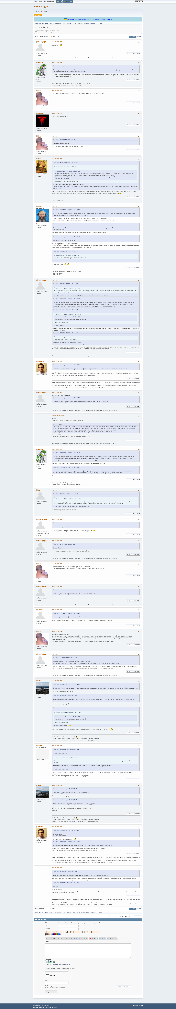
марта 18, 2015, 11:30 (57, 826)
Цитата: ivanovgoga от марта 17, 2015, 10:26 (67, 684)
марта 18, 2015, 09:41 (57, 609)
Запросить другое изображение (61, 964)
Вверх (36, 908)
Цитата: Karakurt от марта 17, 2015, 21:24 (66, 139)
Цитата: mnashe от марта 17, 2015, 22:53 (66, 283)
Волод (39, 746)
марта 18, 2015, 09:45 (57, 631)
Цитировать (136, 53)
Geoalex (40, 610)
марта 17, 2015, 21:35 (57, 136)
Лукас (87, 23)
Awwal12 (40, 361)
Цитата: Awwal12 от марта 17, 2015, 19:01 (66, 162)
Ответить (132, 36)
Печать (139, 36)
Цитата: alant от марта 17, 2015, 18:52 (66, 167)
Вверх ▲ (141, 1005)
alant (39, 159)
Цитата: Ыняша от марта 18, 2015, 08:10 (66, 493)
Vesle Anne (41, 681)
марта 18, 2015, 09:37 (57, 540)
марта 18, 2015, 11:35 (57, 867)
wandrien (92, 23)
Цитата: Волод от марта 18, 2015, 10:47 (65, 789)
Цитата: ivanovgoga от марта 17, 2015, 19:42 (67, 237)
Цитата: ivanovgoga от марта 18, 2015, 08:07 (67, 830)
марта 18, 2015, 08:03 (57, 392)
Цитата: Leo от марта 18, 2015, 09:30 (64, 523)
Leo (38, 490)
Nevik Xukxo (42, 519)
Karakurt (40, 113)
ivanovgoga (41, 42)
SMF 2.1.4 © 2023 (37, 1005)
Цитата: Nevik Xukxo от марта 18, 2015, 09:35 (67, 590)
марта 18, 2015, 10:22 (57, 680)
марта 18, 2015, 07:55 (57, 361)
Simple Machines (45, 1005)
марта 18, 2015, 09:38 (57, 563)
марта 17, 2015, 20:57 (57, 62)
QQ (129, 53)
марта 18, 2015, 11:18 (57, 785)
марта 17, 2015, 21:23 (57, 90)
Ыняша (40, 62)
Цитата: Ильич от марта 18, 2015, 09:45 (65, 657)
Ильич (39, 91)
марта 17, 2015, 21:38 (57, 158)
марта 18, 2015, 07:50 (57, 280)
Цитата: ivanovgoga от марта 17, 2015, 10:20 (67, 299)
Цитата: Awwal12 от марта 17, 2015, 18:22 (68, 171)
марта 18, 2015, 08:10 (57, 449)
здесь (90, 19)
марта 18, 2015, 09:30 (57, 490)
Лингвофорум (41, 6)
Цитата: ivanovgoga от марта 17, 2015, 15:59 (67, 66)
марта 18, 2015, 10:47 (57, 745)
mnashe (40, 206)
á (45, 936)
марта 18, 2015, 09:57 (57, 654)
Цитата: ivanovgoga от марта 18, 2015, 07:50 (67, 365)
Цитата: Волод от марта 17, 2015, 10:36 (65, 695)
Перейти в (112, 916)
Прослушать (48, 964)
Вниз (36, 36)
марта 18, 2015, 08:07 (58, 415)
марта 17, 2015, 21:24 (57, 113)
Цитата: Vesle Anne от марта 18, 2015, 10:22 (66, 749)
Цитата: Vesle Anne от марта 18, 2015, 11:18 (66, 882)
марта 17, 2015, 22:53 (57, 206)
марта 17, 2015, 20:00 (57, 41)
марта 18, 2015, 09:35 (57, 519)
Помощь (135, 1005)
